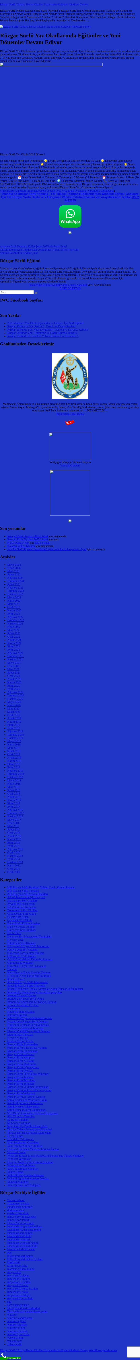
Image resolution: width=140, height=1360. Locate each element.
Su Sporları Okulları (18, 1122)
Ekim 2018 (13, 764)
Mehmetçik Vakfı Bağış (70, 413)
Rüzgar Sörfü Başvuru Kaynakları (27, 1047)
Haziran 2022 (15, 623)
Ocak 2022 (13, 636)
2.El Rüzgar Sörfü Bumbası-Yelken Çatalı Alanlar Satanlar (41, 887)
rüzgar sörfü (14, 1272)
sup (9, 1301)
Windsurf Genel (58, 246)
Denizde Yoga (15, 939)
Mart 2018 (13, 787)
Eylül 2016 (13, 845)
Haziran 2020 (15, 698)
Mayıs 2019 (14, 741)
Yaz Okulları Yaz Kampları (22, 1168)
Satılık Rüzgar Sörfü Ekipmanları (26, 1109)
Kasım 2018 (14, 760)
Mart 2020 (13, 708)
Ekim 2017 (13, 803)
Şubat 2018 (13, 790)
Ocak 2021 (13, 675)
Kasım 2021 (14, 643)
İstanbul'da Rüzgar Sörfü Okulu (25, 998)
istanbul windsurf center (21, 1249)
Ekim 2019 (13, 724)
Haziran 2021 (15, 659)
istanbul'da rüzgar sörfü (20, 1223)
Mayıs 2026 (14, 564)
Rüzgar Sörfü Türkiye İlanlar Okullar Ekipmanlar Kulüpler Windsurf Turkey (44, 4)
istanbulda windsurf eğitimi (22, 1242)
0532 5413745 (70, 288)
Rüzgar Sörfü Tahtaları (20, 1077)
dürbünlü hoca (15, 1210)
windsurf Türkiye (17, 1331)
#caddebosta (106, 190)
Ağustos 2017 (15, 809)
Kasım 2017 (14, 800)
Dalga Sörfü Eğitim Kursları (23, 923)
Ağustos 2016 (15, 849)
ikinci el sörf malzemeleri (21, 1216)
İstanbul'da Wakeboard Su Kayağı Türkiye (31, 1001)
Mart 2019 (13, 747)
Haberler (12, 969)
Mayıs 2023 (14, 597)
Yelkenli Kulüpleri (17, 1181)
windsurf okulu (16, 1327)
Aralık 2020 (14, 679)
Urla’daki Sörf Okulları (20, 1139)
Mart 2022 (13, 630)
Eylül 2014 (13, 858)
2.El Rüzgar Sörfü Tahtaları (23, 890)
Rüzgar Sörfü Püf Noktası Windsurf (27, 1073)
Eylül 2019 (13, 728)
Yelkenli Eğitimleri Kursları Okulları (28, 1178)
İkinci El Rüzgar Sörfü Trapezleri (26, 985)
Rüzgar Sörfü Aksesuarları (22, 1044)
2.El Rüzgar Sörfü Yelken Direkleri (27, 894)
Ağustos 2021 (15, 652)
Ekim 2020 (13, 685)
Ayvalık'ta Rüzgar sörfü (21, 903)
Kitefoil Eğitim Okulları (21, 1011)
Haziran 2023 (15, 594)
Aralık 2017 (14, 796)
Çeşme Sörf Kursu (18, 916)
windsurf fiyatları (17, 1324)
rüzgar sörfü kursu (17, 1285)
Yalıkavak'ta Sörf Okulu (21, 1165)
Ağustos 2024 (15, 577)
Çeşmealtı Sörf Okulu (19, 920)
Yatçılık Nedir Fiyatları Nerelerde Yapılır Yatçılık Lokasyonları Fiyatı (46, 549)
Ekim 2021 (13, 646)
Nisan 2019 (14, 744)
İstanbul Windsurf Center (21, 995)
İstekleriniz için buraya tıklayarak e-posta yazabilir (58, 284)
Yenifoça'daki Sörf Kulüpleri (23, 1185)
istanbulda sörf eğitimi (20, 1232)
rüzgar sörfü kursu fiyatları (22, 1288)
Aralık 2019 (14, 718)
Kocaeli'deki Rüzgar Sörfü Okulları (27, 1021)
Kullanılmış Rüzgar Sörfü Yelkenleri (28, 1024)
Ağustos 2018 (15, 770)
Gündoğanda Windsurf (20, 962)
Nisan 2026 (14, 567)
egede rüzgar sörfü (18, 1213)
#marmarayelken (36, 190)
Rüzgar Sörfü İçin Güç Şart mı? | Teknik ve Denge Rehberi (41, 326)
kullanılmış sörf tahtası (20, 1255)
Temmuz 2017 (15, 813)
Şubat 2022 (13, 633)
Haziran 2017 (15, 816)
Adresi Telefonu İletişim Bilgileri (26, 897)
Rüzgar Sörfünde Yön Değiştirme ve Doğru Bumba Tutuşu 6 (42, 332)
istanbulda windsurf (18, 1239)
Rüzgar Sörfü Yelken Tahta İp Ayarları (29, 1090)
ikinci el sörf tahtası (18, 1219)
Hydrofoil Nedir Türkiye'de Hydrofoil (29, 975)
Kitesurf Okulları (17, 1015)
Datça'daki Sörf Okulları (21, 929)
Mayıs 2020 (14, 702)
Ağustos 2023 (15, 587)
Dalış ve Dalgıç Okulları (21, 926)
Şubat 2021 (13, 672)
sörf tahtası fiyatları (18, 1304)
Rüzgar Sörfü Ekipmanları (22, 1050)
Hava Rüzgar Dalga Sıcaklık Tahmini (28, 972)
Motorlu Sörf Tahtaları (20, 1034)
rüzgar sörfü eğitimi (18, 1278)
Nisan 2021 (14, 666)
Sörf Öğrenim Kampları (21, 1116)
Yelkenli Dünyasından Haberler (25, 1175)
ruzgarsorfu (6, 246)
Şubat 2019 (13, 751)
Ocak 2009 (13, 872)
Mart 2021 (13, 669)
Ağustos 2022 (15, 617)
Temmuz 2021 (15, 656)
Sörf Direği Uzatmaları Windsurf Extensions (32, 1113)
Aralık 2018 (14, 757)
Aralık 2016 (14, 836)
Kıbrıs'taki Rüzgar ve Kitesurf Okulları (29, 1018)
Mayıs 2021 (14, 662)
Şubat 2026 (13, 574)
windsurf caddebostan (19, 1317)
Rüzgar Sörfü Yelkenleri (21, 1093)
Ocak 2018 (13, 793)
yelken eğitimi (15, 1337)
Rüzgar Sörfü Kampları (20, 1057)
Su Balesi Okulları (17, 1119)
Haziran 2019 (15, 737)
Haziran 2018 (15, 777)
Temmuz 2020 (15, 695)
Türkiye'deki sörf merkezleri (23, 1308)
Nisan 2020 (14, 705)
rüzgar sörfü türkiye (18, 1295)
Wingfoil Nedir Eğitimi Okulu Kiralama (30, 1162)
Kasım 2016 (14, 839)
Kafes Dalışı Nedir (18, 542)
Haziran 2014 (15, 862)
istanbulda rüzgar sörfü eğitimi (24, 1226)
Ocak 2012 (13, 868)
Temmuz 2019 (15, 734)
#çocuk (51, 190)
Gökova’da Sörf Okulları (21, 956)
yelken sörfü (14, 1344)
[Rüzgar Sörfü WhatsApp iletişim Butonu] (70, 226)
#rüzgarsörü (7, 190)
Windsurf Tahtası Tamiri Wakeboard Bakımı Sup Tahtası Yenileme (45, 1155)
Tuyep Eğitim (15, 1135)
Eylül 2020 (13, 688)
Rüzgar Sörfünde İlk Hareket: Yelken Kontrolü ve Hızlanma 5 (43, 336)
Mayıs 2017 (14, 819)
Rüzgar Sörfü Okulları (20, 1070)
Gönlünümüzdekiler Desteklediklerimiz (29, 959)
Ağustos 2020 (15, 692)
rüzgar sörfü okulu (17, 1291)
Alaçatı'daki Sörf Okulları (22, 900)
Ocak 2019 (13, 754)
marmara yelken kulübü (20, 1268)
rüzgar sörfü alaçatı (18, 1275)
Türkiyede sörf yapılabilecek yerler (27, 1311)
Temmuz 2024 (15, 581)
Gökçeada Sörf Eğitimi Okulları (25, 952)
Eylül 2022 (13, 613)
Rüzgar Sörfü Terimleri (20, 1083)
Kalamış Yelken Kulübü (21, 545)
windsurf (12, 1314)
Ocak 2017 (13, 832)
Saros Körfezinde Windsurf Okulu (27, 1100)
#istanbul (93, 190)
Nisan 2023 (14, 600)
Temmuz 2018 (15, 773)
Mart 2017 (13, 826)
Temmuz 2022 (15, 620)
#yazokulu (68, 190)
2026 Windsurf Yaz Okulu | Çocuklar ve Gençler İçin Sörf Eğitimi (45, 323)
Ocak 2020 (13, 715)
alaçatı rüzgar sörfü (18, 1203)
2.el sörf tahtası (16, 1200)
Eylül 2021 (13, 649)
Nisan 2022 (14, 626)
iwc (9, 1252)
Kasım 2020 (14, 682)
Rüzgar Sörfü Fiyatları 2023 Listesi (27, 536)
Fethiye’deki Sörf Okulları (22, 949)
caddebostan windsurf (19, 1206)
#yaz (58, 190)
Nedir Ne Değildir (17, 1037)
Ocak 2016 (13, 852)
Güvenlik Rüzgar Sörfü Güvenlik (26, 965)
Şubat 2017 (13, 829)
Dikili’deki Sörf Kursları (21, 943)
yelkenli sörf (14, 1340)
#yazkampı (81, 190)
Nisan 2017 (14, 823)
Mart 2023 (13, 603)
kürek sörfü (13, 1262)
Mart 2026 (13, 571)
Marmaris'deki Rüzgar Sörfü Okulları (28, 1031)
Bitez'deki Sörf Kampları (21, 907)
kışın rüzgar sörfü (17, 1265)
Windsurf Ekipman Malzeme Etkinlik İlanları (33, 1149)
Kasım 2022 (14, 610)
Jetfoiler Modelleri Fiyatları (22, 1005)
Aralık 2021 (14, 639)
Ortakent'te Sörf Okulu (20, 1041)
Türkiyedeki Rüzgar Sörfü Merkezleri (29, 1132)
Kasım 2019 (14, 721)
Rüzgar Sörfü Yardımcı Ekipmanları (27, 1086)
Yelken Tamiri (15, 1171)
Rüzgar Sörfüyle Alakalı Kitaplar (26, 1096)
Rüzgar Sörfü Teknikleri (21, 1080)
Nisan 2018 (14, 783)
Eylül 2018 (13, 767)
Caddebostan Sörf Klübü (21, 913)
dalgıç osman (42, 542)
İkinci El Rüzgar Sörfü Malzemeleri (27, 982)
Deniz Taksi (14, 933)
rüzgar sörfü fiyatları (19, 1282)
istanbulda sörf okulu (19, 1236)
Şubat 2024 (13, 584)
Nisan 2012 (14, 865)
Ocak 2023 (13, 607)
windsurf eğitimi (16, 1321)
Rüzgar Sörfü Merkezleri (21, 1064)
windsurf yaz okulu (18, 1334)
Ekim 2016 (13, 842)
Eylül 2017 (13, 806)
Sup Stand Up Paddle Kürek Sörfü (27, 1126)
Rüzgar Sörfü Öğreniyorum (23, 1067)
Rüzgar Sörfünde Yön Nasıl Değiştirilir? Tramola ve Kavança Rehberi (47, 329)
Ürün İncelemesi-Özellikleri (23, 1142)
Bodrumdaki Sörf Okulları (22, 910)
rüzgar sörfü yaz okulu (20, 1298)
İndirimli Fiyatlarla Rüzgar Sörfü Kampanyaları (34, 992)
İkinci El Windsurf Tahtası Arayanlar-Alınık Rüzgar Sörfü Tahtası (45, 988)
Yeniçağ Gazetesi (70, 465)
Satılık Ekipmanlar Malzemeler (25, 1103)
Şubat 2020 (13, 711)
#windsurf (20, 190)
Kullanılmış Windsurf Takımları (25, 1028)
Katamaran (13, 1008)
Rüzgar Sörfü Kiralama (20, 1060)
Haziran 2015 (15, 855)
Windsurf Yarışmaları (19, 1158)
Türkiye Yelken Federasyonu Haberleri (29, 1129)
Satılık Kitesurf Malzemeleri (23, 1106)
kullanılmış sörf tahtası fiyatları (24, 1259)
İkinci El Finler (16, 979)
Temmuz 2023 (15, 590)
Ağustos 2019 (15, 731)
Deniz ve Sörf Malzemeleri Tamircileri (29, 936)
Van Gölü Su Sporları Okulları (24, 1145)
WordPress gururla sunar (103, 1350)
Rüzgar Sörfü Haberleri (20, 1054)
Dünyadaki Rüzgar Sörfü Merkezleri (28, 946)
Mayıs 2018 (14, 780)
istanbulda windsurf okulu (22, 1246)
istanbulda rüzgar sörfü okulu (24, 1229)
